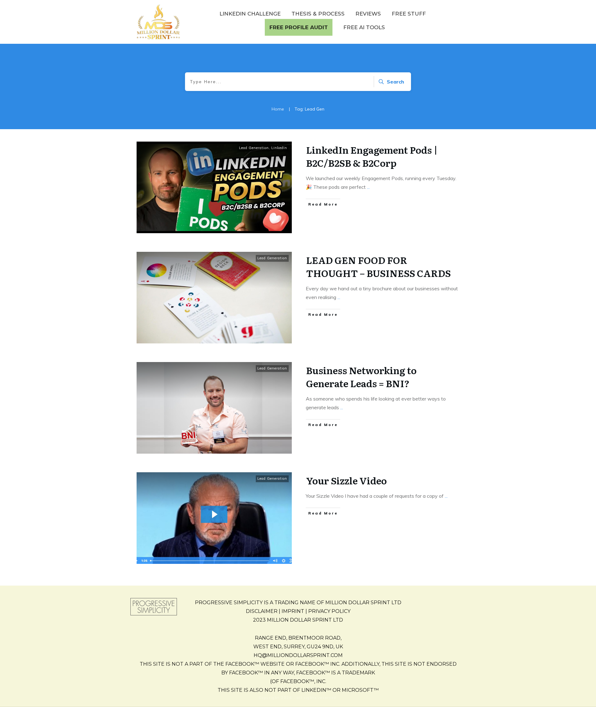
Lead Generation (254, 148)
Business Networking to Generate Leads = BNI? (361, 376)
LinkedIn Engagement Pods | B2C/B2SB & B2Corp (372, 156)
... (368, 187)
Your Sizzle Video (346, 480)
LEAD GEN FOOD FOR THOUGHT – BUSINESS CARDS (378, 266)
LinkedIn (279, 148)
